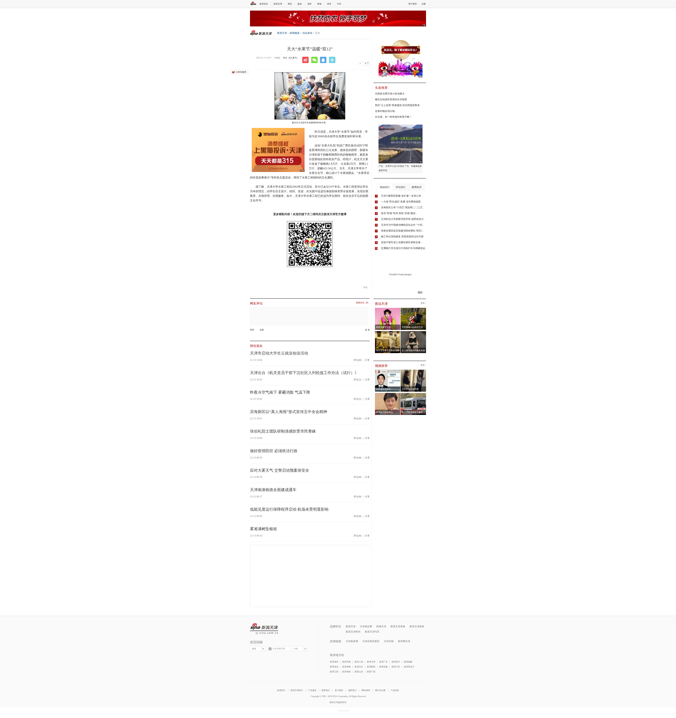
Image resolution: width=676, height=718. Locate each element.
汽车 (339, 4)
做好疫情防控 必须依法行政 (274, 451)
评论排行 (401, 187)
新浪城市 (334, 662)
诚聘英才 (352, 690)
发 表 (367, 330)
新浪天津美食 (397, 626)
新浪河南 (346, 662)
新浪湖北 (334, 666)
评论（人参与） (291, 58)
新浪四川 (396, 662)
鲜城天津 (381, 626)
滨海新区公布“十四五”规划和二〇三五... (403, 207)
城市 (309, 4)
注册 (423, 4)
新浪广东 (383, 662)
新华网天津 (404, 641)
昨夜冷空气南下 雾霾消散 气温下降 (280, 392)
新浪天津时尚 (353, 631)
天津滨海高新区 (371, 641)
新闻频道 (295, 33)
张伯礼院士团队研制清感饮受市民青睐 (283, 431)
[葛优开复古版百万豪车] (413, 394)
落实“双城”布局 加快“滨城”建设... (399, 213)
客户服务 (339, 690)
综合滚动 (307, 33)
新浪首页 (263, 4)
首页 (254, 649)
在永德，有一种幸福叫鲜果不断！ (393, 117)
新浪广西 (371, 671)
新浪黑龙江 (409, 666)
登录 (252, 330)
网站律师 (366, 690)
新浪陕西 (371, 666)
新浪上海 (359, 662)
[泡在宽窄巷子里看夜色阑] (387, 332)
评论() (357, 360)
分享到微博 (241, 72)
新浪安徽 (383, 666)
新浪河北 (359, 666)
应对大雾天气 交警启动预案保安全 (279, 470)
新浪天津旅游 (416, 626)
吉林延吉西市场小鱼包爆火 (390, 93)
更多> (423, 303)
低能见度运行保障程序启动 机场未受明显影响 (289, 509)
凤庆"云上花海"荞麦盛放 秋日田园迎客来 (397, 105)
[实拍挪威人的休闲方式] (413, 309)
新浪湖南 (346, 666)
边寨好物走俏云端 (385, 111)
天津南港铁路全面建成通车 (273, 490)
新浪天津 (278, 4)
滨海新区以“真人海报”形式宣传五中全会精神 (288, 411)
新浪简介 (281, 690)
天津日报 (389, 641)
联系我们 (325, 690)
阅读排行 (385, 187)
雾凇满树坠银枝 (263, 529)
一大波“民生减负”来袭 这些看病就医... (402, 201)
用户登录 (412, 4)
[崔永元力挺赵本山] (387, 394)
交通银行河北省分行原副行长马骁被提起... (404, 248)
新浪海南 (346, 671)
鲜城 (319, 4)
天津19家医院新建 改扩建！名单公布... (402, 196)
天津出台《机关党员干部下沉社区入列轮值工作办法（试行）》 (304, 373)
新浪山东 (359, 671)
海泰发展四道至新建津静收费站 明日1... (402, 230)
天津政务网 (352, 641)
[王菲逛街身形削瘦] (413, 370)
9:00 (296, 649)
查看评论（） (363, 303)
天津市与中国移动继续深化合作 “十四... (402, 225)
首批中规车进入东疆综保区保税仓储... (402, 242)
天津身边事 (366, 626)
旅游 (300, 4)
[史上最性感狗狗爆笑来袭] (413, 332)
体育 (329, 4)
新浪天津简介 (296, 690)
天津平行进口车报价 (394, 166)
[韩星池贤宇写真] (387, 309)
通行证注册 (380, 690)
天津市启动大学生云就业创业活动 (279, 353)
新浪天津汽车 (372, 631)
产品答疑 (394, 690)
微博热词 (416, 187)
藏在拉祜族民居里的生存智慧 (391, 99)
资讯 (290, 4)
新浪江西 (334, 671)
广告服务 (312, 690)
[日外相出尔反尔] (387, 370)
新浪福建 (408, 662)
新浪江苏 (396, 666)
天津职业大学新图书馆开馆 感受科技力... (403, 219)
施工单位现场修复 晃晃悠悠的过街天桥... (403, 236)
